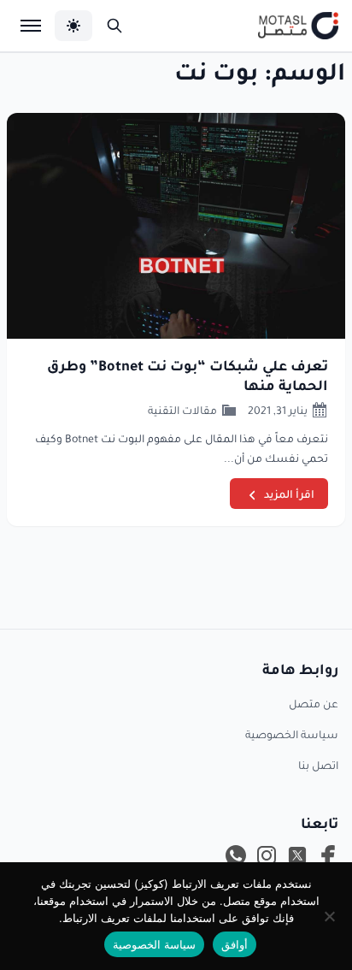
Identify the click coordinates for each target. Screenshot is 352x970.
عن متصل (313, 703)
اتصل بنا (318, 764)
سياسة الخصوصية (291, 734)
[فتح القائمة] (31, 25)
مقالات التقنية (182, 409)
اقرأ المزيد (289, 493)
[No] (330, 916)
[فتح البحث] (114, 25)
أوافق (234, 944)
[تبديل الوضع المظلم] (73, 25)
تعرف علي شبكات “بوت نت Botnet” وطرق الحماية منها (187, 374)
